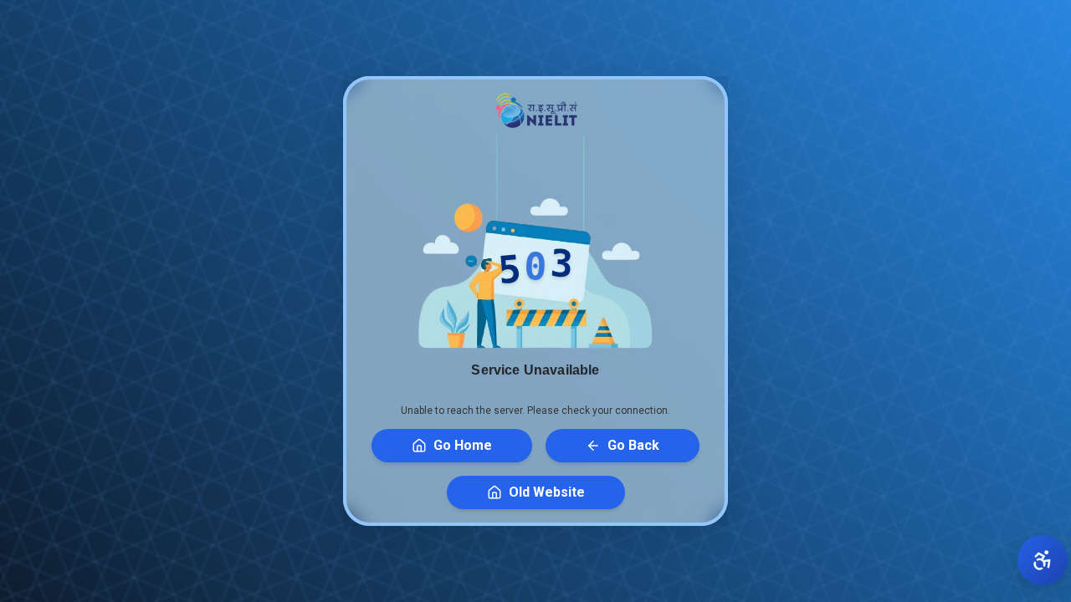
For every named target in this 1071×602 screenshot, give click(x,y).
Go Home (462, 445)
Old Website (547, 492)
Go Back (633, 445)
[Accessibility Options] (1042, 560)
